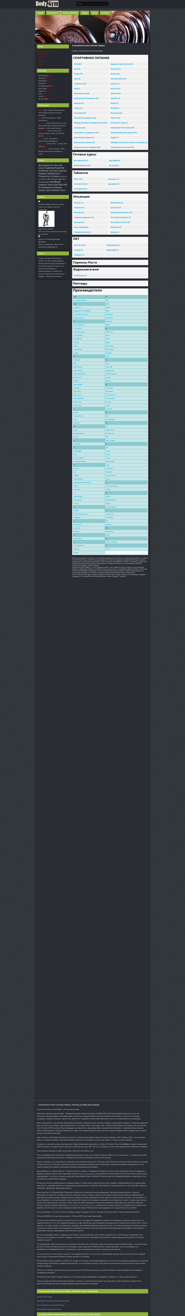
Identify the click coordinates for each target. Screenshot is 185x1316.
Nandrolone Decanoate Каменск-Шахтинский (53, 1301)
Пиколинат (42, 78)
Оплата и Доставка (70, 13)
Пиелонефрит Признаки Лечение (49, 1309)
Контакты (105, 13)
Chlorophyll (42, 81)
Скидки (85, 13)
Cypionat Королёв (54, 168)
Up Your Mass (43, 99)
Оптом (94, 13)
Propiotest (41, 83)
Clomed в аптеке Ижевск (87, 1174)
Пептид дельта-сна (45, 86)
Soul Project (42, 88)
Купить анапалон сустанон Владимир (50, 1305)
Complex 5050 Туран (44, 1296)
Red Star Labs (43, 75)
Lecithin (41, 96)
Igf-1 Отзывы (53, 179)
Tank (40, 93)
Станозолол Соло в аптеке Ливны (91, 51)
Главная (40, 13)
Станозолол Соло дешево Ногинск (82, 1205)
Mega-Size (42, 91)
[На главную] (47, 4)
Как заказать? (53, 13)
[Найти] (106, 4)
